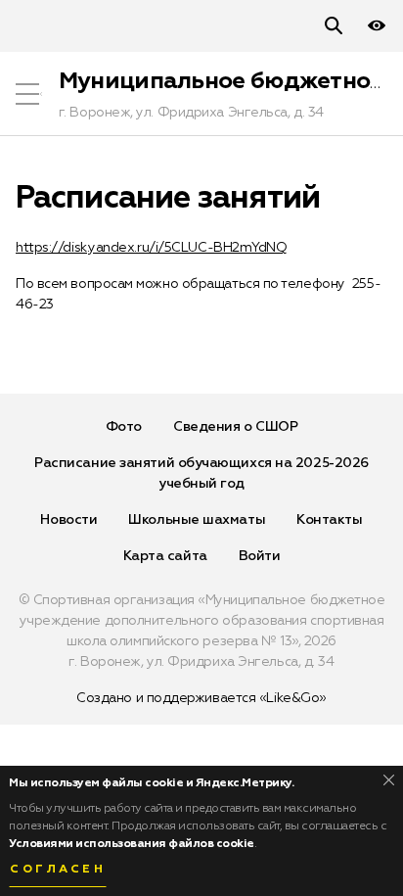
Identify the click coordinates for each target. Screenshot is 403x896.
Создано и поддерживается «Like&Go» (201, 698)
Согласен (58, 869)
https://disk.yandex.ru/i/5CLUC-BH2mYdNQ (151, 248)
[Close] (388, 780)
